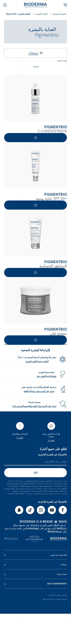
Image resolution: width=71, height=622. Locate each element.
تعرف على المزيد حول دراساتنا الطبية (39, 391)
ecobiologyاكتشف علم (46, 376)
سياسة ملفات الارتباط (58, 595)
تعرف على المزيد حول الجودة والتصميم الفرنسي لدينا (34, 406)
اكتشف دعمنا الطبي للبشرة (37, 361)
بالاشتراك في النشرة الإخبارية (52, 454)
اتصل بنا (51, 440)
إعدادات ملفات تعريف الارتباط (55, 599)
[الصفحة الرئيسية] (35, 5)
